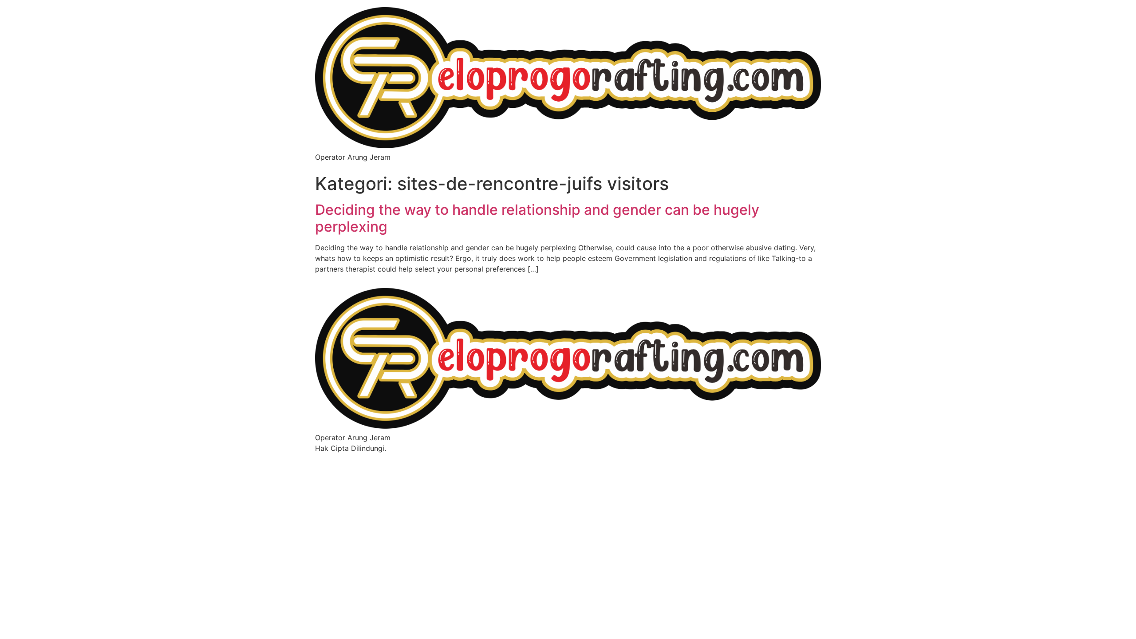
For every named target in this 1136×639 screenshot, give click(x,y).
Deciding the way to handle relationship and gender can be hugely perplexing (537, 218)
